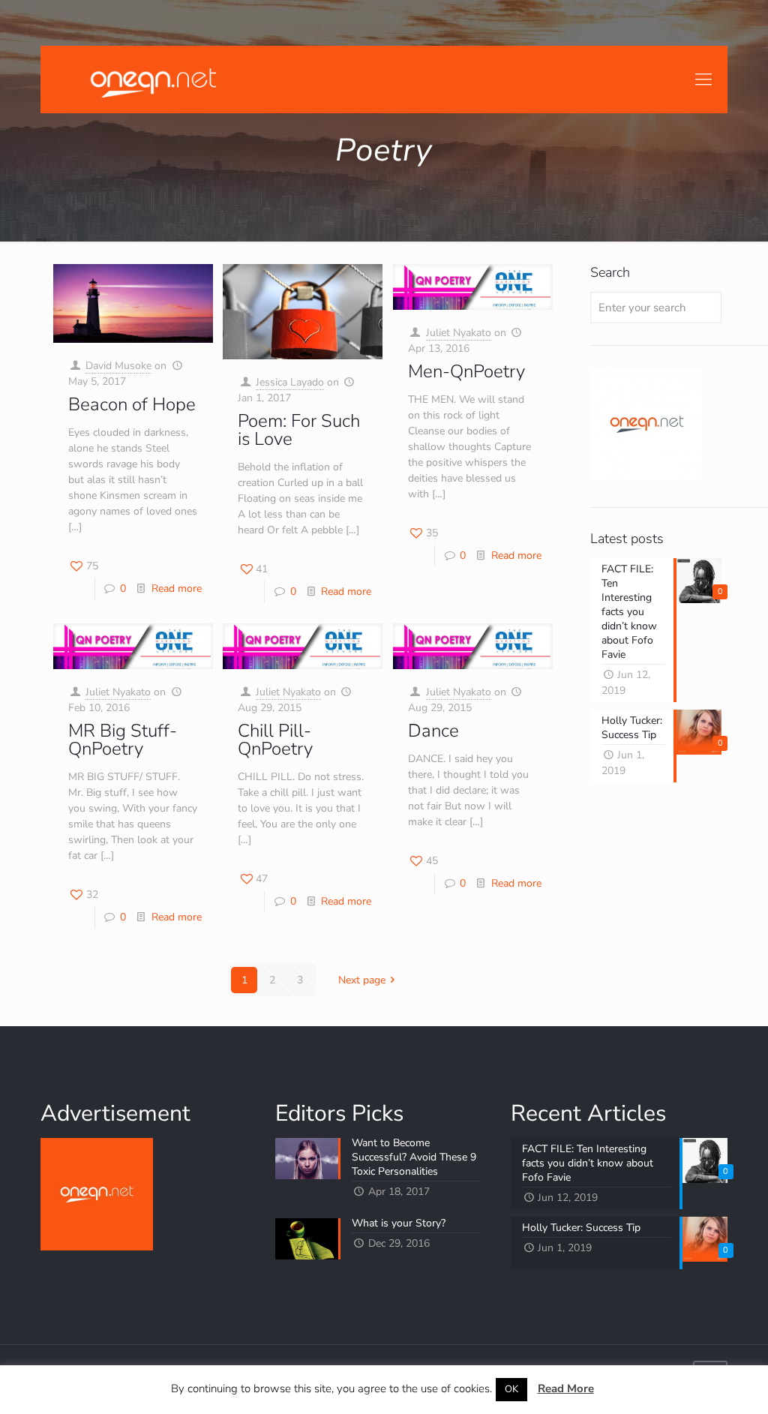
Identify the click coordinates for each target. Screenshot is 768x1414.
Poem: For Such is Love (299, 430)
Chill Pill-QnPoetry (275, 740)
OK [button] (511, 1389)
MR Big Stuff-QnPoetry (122, 740)
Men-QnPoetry (466, 371)
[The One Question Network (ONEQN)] (150, 79)
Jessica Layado (290, 382)
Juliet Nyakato (458, 333)
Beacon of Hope (132, 404)
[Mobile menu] (703, 79)
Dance (433, 731)
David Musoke (119, 366)
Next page (362, 980)
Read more (177, 588)
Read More (566, 1388)
